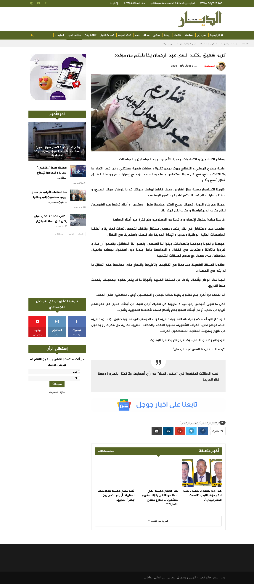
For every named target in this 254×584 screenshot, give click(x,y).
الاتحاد (214, 422)
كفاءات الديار (107, 35)
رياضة (167, 35)
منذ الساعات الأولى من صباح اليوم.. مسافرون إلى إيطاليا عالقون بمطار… (49, 197)
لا (76, 378)
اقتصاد (177, 35)
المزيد (60, 35)
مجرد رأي (201, 35)
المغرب (205, 422)
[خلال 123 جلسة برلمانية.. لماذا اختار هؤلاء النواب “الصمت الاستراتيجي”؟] (202, 473)
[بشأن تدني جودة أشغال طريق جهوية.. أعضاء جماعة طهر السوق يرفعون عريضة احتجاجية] (57, 141)
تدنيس (184, 422)
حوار (137, 35)
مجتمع (156, 35)
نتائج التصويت (57, 392)
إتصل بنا (114, 3)
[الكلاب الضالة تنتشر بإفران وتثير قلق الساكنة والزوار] (78, 220)
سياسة (189, 35)
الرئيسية (215, 35)
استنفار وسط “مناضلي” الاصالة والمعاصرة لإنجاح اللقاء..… (52, 172)
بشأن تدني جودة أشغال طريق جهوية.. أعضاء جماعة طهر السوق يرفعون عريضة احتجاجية (57, 151)
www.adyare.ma (211, 3)
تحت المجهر (124, 35)
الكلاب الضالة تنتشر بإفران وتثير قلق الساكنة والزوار (50, 219)
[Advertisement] (57, 267)
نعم (75, 372)
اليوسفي (194, 422)
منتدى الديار (74, 35)
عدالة (146, 35)
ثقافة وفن (91, 35)
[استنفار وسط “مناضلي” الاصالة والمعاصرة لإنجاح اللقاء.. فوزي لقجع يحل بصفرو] (78, 171)
